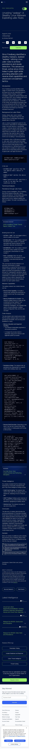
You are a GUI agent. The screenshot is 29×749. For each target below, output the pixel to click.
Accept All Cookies (20, 740)
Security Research (8, 589)
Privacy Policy (12, 736)
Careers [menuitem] (17, 710)
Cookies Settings (14, 744)
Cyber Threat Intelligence (14, 658)
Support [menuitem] (17, 719)
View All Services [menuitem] (6, 710)
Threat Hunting (14, 663)
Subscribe (18, 47)
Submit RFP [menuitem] (17, 714)
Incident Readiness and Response (14, 653)
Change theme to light (24, 8)
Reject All (8, 740)
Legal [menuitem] (3, 724)
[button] (27, 2)
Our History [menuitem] (4, 712)
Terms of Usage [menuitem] (18, 724)
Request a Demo (14, 680)
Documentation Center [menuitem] (20, 721)
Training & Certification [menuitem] (7, 719)
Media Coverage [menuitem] (6, 716)
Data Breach (21, 589)
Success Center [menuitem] (5, 721)
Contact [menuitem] (17, 712)
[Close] (26, 727)
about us (15, 582)
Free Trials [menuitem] (17, 716)
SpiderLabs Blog (9, 8)
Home (3, 8)
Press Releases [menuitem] (5, 714)
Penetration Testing (14, 648)
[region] (15, 736)
